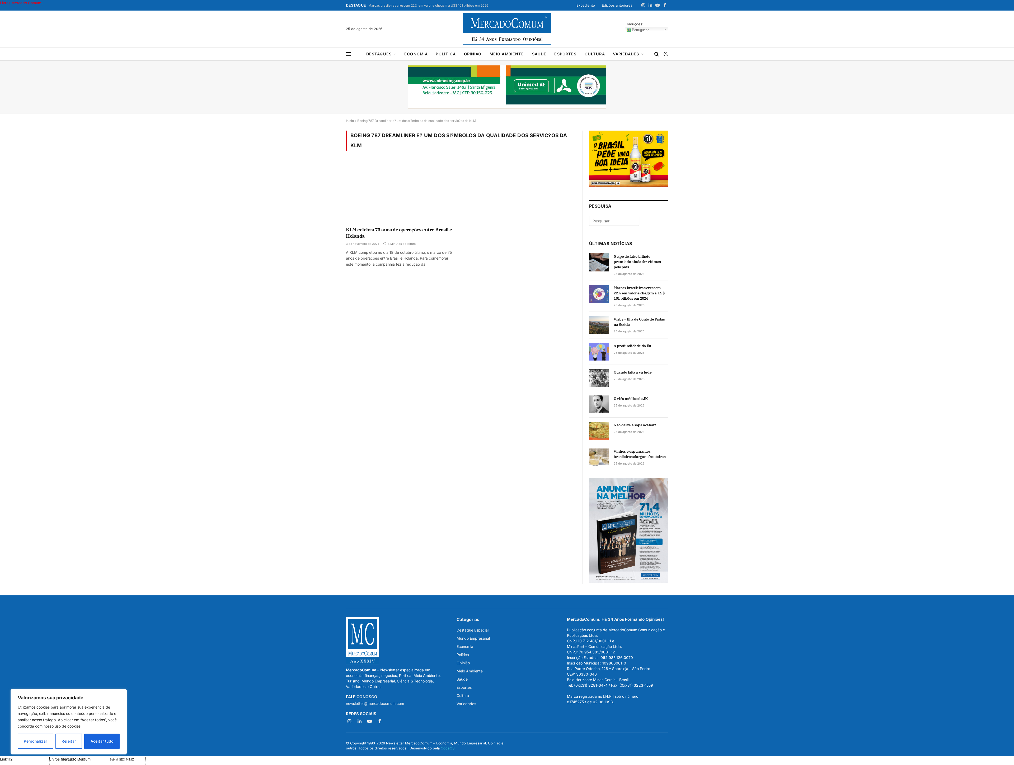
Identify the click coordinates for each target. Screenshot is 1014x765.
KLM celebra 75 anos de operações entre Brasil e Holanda (399, 233)
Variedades (626, 54)
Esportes (565, 54)
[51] (628, 185)
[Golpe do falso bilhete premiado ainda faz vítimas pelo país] (599, 262)
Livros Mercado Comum (20, 3)
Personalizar (35, 741)
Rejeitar (69, 741)
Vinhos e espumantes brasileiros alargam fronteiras (640, 454)
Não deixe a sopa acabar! (635, 425)
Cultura (595, 54)
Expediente (585, 5)
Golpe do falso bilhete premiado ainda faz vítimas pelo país (637, 261)
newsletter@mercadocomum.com (375, 703)
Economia (416, 54)
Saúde (539, 54)
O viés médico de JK (630, 398)
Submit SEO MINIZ (122, 759)
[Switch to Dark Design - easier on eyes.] (665, 54)
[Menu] (348, 54)
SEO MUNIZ (24, 759)
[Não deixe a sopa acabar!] (599, 431)
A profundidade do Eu (632, 345)
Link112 (6, 759)
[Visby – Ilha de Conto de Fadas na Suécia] (599, 325)
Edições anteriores (617, 5)
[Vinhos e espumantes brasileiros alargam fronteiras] (599, 457)
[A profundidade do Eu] (599, 352)
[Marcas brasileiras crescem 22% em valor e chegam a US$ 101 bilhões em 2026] (599, 294)
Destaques (379, 54)
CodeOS (447, 748)
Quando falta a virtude (632, 372)
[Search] (656, 54)
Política (446, 54)
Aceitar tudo (102, 741)
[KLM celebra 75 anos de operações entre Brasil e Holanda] (401, 192)
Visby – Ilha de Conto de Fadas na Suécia (639, 322)
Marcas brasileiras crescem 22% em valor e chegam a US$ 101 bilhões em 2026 (428, 5)
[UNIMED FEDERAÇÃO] (507, 87)
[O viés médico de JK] (599, 404)
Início (350, 121)
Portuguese (640, 30)
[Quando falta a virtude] (599, 378)
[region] (69, 721)
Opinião (473, 54)
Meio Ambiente (507, 54)
